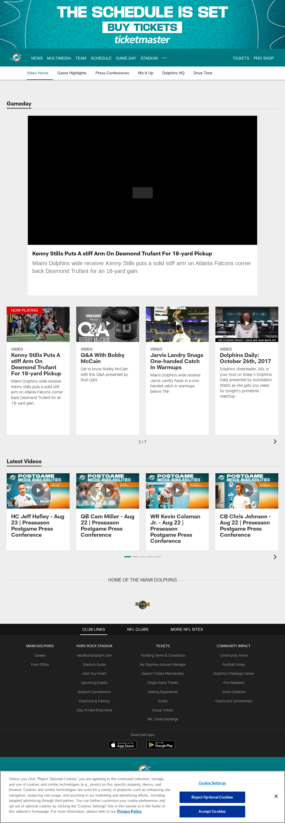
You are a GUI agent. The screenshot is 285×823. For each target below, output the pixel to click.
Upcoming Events (94, 682)
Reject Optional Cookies (212, 797)
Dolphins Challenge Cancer (233, 673)
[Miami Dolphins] (142, 770)
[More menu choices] (163, 58)
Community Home (234, 655)
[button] (142, 192)
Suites (163, 701)
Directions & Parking (94, 701)
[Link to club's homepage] (15, 57)
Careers (40, 655)
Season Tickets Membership (163, 673)
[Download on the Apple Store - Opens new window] (122, 745)
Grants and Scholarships (233, 701)
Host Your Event (94, 673)
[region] (142, 797)
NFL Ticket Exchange (163, 719)
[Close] (276, 796)
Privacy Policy (104, 811)
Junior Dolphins (234, 691)
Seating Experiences (163, 691)
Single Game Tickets (163, 682)
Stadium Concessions (94, 691)
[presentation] (276, 442)
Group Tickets (162, 710)
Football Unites (234, 664)
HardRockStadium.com (94, 655)
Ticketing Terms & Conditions (163, 655)
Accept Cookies (212, 811)
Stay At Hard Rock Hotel (94, 710)
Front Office (40, 664)
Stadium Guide (94, 664)
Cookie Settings (212, 783)
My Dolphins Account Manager (163, 664)
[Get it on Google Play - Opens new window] (161, 747)
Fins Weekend (233, 682)
